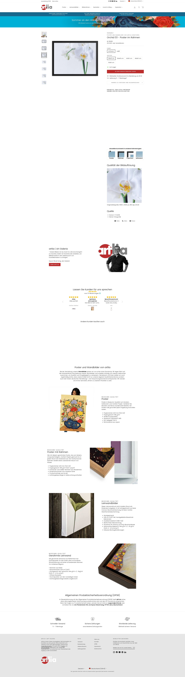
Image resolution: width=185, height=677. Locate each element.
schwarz (111, 51)
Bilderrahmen (86, 7)
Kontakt (96, 641)
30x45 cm (120, 58)
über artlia (54, 264)
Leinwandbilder (74, 7)
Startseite (110, 33)
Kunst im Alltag (107, 7)
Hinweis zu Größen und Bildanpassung (125, 82)
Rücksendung (81, 644)
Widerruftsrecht (82, 646)
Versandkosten (119, 43)
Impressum (97, 646)
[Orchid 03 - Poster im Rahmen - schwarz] (108, 143)
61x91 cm (111, 62)
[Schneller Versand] (57, 619)
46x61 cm (138, 58)
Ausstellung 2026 (46, 1)
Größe (109, 55)
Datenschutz (97, 648)
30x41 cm (111, 58)
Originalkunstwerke (46, 646)
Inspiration (118, 7)
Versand (80, 641)
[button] (63, 302)
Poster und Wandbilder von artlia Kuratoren (123, 35)
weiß (118, 51)
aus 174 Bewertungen (91, 293)
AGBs (95, 644)
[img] (92, 291)
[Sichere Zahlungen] (92, 619)
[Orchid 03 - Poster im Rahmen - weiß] (110, 143)
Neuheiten (96, 7)
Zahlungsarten (82, 649)
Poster (64, 7)
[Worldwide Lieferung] (127, 619)
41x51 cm (129, 58)
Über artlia (55, 1)
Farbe (109, 48)
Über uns (96, 639)
